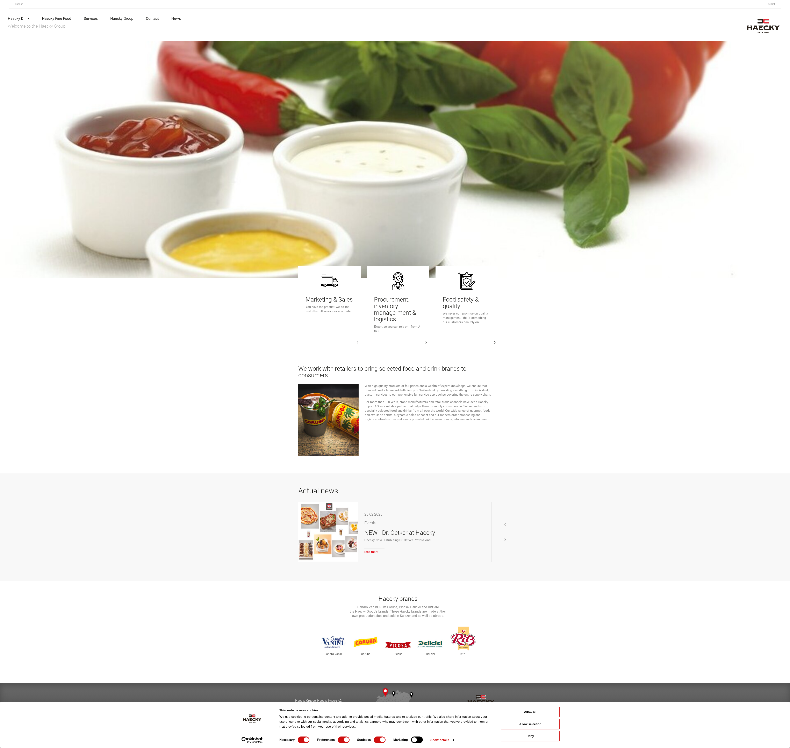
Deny (530, 736)
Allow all (530, 712)
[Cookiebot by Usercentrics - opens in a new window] (252, 740)
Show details (439, 740)
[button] (505, 540)
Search (772, 4)
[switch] (344, 739)
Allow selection (530, 724)
